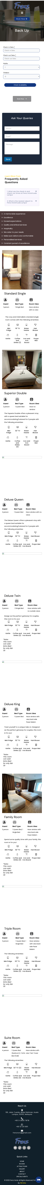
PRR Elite (23, 1183)
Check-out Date (9, 55)
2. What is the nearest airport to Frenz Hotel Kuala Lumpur (20, 202)
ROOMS (22, 1164)
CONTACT (22, 1174)
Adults (5, 64)
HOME (22, 1161)
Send (8, 159)
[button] (22, 13)
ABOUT (22, 1171)
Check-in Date (9, 47)
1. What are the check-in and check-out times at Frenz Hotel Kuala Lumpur (22, 193)
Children (6, 73)
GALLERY (22, 1169)
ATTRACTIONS (22, 1166)
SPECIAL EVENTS (22, 1176)
